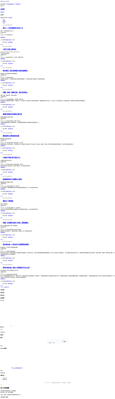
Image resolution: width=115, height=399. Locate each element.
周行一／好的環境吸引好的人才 (13, 28)
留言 (10, 39)
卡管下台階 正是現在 (9, 49)
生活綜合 (10, 17)
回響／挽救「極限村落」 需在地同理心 (15, 92)
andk (2, 9)
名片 (4, 22)
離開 (7, 397)
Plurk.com (11, 325)
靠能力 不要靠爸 (8, 201)
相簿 (4, 20)
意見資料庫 (10, 42)
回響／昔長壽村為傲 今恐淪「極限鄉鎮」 (16, 222)
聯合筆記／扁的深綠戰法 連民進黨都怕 (15, 70)
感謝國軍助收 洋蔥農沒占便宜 (12, 179)
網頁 (50, 342)
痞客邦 (7, 39)
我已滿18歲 (3, 397)
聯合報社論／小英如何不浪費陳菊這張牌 (16, 244)
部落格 (4, 21)
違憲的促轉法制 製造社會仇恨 (12, 114)
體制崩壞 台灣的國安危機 (11, 136)
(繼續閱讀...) (3, 37)
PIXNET (48, 382)
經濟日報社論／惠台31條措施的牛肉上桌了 (16, 267)
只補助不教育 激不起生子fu (11, 157)
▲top (1, 44)
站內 (54, 342)
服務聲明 (68, 382)
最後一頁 (7, 287)
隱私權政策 (64, 382)
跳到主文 (2, 12)
